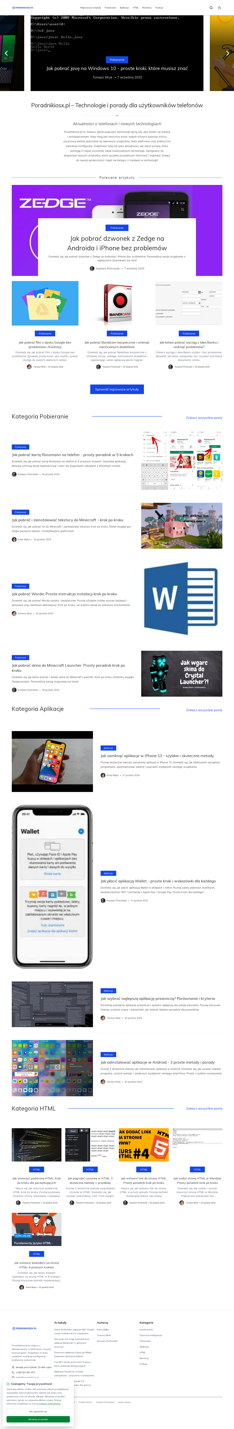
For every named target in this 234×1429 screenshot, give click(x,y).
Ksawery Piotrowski (107, 1341)
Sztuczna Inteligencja (151, 1335)
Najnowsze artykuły (90, 7)
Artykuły (60, 1322)
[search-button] (211, 7)
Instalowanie (146, 1329)
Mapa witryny (124, 1402)
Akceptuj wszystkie (38, 1419)
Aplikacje (124, 7)
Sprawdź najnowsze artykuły (117, 389)
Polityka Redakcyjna (105, 1402)
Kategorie (146, 1322)
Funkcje (159, 7)
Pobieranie (110, 7)
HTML (136, 7)
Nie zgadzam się (38, 1411)
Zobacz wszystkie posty (204, 418)
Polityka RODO (85, 1402)
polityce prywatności (49, 1403)
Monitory (147, 7)
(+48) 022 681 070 (25, 1372)
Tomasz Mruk (104, 1335)
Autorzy (102, 1322)
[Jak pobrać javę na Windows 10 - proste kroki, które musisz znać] (117, 53)
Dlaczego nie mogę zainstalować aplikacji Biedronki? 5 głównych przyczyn (71, 1343)
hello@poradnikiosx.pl (27, 1377)
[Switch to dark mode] (219, 8)
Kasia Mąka (103, 1329)
